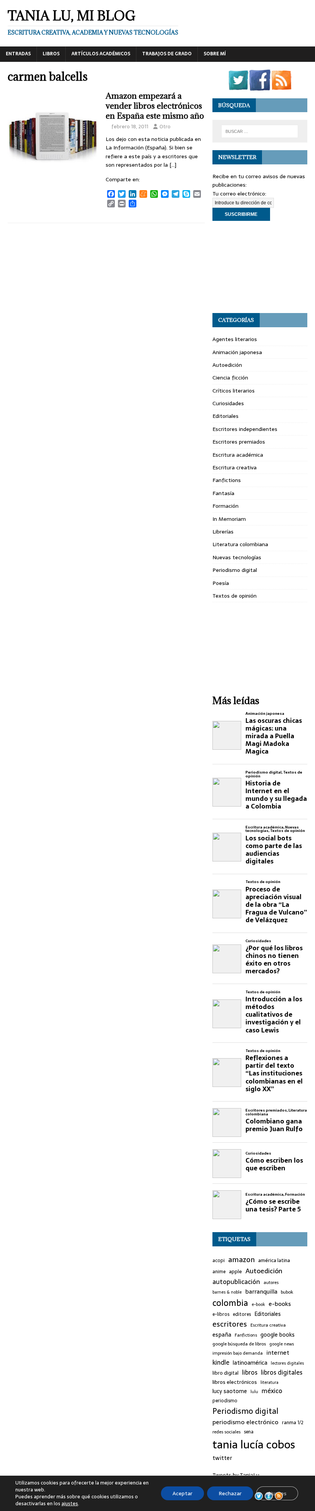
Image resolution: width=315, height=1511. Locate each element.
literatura (269, 1382)
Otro (165, 127)
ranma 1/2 (292, 1423)
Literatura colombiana (240, 544)
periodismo (224, 1401)
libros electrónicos (234, 1382)
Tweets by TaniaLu (235, 1475)
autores (271, 1282)
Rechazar (230, 1493)
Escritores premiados (238, 441)
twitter (222, 1458)
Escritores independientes (244, 429)
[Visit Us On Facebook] (259, 86)
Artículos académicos (100, 54)
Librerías (223, 531)
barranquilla (261, 1291)
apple (235, 1272)
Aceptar (182, 1493)
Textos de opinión (234, 595)
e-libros (220, 1314)
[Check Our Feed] (281, 86)
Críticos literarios (233, 390)
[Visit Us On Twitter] (238, 86)
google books (277, 1334)
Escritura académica (237, 455)
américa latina (274, 1260)
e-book (258, 1304)
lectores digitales (287, 1363)
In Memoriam (229, 519)
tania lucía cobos (253, 1444)
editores (242, 1314)
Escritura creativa (234, 467)
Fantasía (223, 493)
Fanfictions (226, 480)
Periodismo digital (234, 570)
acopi (218, 1260)
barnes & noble (227, 1292)
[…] (172, 165)
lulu (254, 1391)
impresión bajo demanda (237, 1353)
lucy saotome (229, 1391)
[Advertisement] (259, 267)
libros (249, 1372)
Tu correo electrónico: (239, 193)
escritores (229, 1324)
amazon (241, 1260)
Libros (51, 54)
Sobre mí (215, 54)
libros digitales (281, 1372)
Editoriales (225, 416)
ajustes (69, 1503)
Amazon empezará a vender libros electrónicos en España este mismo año (155, 106)
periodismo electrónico (245, 1422)
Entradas (18, 54)
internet (277, 1352)
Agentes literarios (234, 339)
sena (249, 1432)
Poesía (220, 583)
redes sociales (226, 1431)
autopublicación (236, 1282)
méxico (272, 1391)
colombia (230, 1303)
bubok (287, 1292)
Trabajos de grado (167, 54)
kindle (220, 1362)
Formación (225, 506)
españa (221, 1334)
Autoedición (227, 365)
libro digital (225, 1373)
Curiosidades (228, 403)
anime (218, 1272)
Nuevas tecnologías (236, 557)
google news (281, 1344)
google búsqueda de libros (239, 1343)
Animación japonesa (237, 352)
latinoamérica (250, 1363)
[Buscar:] (259, 131)
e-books (280, 1304)
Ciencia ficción (230, 377)
